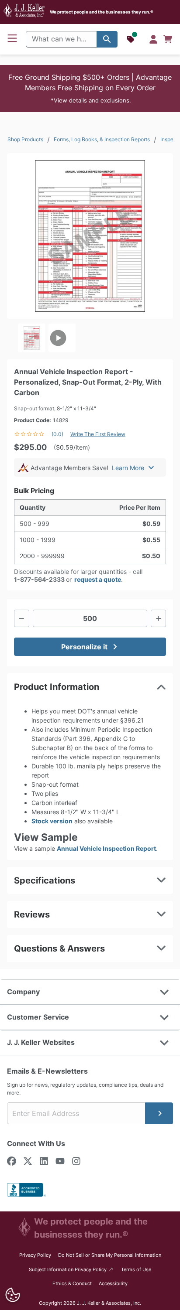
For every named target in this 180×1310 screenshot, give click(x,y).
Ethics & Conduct (72, 1283)
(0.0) (57, 434)
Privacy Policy (35, 1255)
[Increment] (158, 618)
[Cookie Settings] (13, 1295)
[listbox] (90, 338)
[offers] (131, 39)
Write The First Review (97, 434)
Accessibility (113, 1283)
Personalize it (84, 646)
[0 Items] (168, 39)
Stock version (52, 821)
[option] (31, 338)
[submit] (159, 1113)
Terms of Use (136, 1269)
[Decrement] (21, 618)
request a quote (97, 579)
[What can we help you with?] (107, 39)
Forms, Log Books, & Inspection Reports (102, 139)
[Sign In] (153, 39)
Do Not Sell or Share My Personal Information (109, 1255)
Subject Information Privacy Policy (71, 1269)
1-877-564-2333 (39, 579)
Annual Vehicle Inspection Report (106, 848)
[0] (168, 39)
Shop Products (25, 139)
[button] (90, 88)
